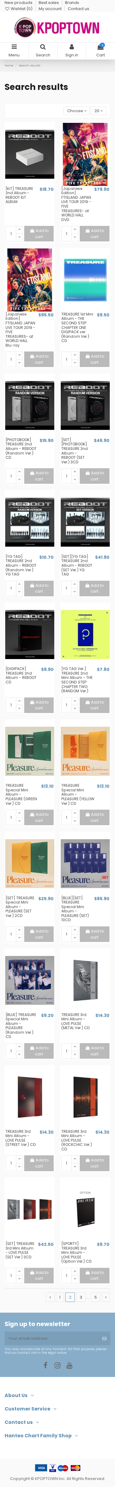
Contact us (78, 9)
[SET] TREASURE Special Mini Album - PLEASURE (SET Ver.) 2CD (20, 906)
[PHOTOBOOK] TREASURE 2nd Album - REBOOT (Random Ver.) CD (21, 448)
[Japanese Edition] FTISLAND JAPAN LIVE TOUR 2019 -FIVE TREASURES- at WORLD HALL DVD (76, 204)
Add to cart (41, 234)
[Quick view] (34, 184)
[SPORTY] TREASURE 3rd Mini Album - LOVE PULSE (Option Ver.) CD (76, 1252)
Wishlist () (21, 9)
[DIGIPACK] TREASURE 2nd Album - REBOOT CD (21, 675)
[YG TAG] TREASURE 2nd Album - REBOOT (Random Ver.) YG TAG (21, 565)
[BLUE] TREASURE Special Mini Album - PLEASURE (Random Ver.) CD (21, 1025)
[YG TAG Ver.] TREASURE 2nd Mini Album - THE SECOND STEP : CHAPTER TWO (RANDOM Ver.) (77, 680)
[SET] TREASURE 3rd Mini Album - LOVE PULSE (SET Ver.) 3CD (20, 1250)
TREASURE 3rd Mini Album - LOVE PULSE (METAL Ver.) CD (75, 1021)
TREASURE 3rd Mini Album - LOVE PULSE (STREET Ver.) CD (21, 1138)
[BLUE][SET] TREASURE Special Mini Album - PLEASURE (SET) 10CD (75, 909)
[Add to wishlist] (26, 184)
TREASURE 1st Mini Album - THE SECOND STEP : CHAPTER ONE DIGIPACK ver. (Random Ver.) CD (77, 327)
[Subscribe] (104, 1339)
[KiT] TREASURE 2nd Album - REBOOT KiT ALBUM (19, 195)
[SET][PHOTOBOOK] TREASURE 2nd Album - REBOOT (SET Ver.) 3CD (74, 451)
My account (51, 9)
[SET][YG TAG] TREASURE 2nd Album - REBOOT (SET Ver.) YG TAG (76, 565)
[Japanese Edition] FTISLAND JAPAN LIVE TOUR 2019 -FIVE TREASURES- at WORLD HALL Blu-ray (20, 330)
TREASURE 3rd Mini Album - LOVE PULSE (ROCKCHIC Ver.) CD (76, 1140)
